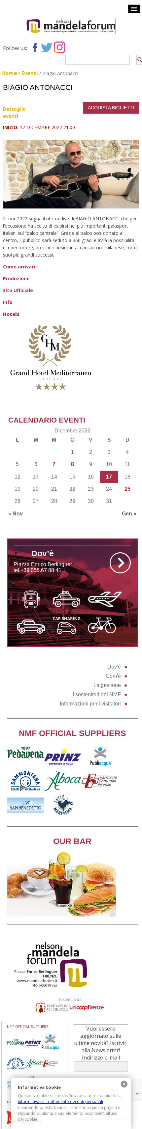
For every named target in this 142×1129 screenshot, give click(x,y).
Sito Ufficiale (18, 290)
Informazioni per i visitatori (90, 703)
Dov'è (114, 667)
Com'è (113, 676)
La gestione (107, 685)
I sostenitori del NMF (97, 694)
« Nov (15, 513)
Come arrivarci (20, 266)
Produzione (16, 278)
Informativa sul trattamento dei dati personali (60, 1101)
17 (109, 477)
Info (8, 302)
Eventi (29, 73)
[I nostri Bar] (61, 915)
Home (9, 73)
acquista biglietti (111, 107)
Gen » (129, 513)
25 (127, 489)
